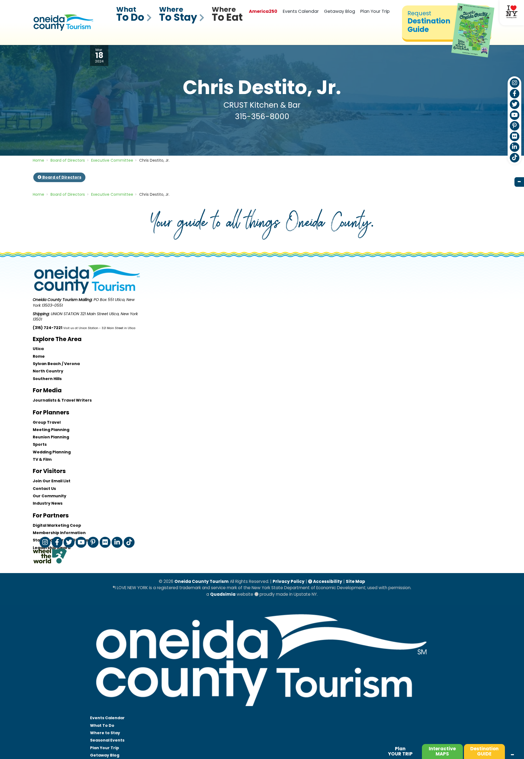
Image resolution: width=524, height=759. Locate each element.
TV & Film (42, 459)
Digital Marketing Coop (57, 525)
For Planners (51, 412)
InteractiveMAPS (442, 751)
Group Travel (47, 422)
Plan (400, 751)
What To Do (102, 725)
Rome (39, 356)
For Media (47, 390)
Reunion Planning (51, 437)
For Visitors (49, 471)
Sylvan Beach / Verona (56, 363)
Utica (38, 348)
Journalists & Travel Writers (62, 400)
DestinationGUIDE (484, 751)
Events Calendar (301, 11)
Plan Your (104, 748)
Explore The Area (57, 339)
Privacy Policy (289, 581)
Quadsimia (223, 594)
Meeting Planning (51, 429)
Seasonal (107, 740)
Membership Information (59, 532)
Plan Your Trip (375, 11)
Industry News (47, 503)
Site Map (355, 581)
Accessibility (327, 581)
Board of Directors (61, 177)
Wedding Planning (52, 452)
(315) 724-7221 (47, 327)
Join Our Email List (51, 481)
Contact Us (44, 488)
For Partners (51, 515)
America (263, 11)
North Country (48, 371)
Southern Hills (47, 378)
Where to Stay (105, 733)
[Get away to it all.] (262, 711)
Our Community (49, 496)
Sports (40, 444)
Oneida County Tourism (201, 581)
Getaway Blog (339, 11)
